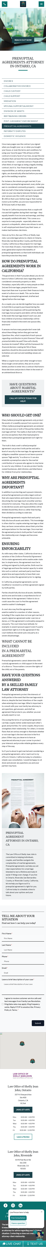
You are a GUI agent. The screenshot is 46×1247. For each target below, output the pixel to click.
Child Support (12, 96)
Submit (38, 1023)
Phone (4, 956)
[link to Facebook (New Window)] (5, 1205)
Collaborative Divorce (17, 86)
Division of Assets (14, 111)
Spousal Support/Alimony (18, 106)
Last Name (6, 945)
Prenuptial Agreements (17, 126)
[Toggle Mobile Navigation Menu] (41, 4)
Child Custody (12, 91)
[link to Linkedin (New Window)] (20, 1205)
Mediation (10, 101)
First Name (6, 933)
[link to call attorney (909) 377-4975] (4, 4)
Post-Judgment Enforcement (21, 121)
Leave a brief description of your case (17, 979)
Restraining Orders (15, 116)
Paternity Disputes (15, 131)
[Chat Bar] (23, 1244)
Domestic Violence (15, 136)
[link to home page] (23, 4)
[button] (22, 1043)
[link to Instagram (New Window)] (13, 1205)
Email (4, 968)
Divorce (8, 81)
